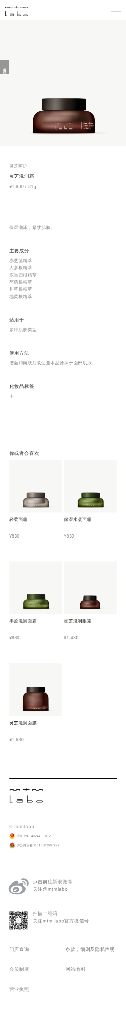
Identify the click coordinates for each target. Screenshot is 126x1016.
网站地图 (75, 969)
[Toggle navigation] (116, 10)
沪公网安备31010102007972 (38, 845)
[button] (11, 396)
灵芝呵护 (18, 166)
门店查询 (19, 949)
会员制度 (19, 969)
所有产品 (4, 67)
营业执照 (19, 989)
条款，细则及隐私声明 (90, 949)
